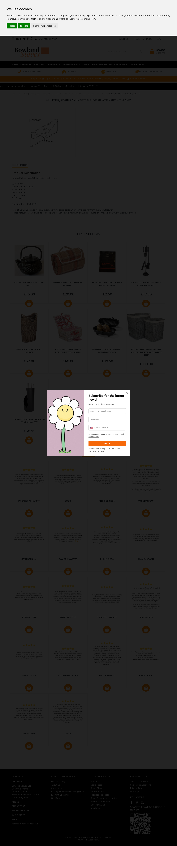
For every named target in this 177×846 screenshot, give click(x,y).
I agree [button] (12, 26)
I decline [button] (24, 26)
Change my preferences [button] (44, 26)
